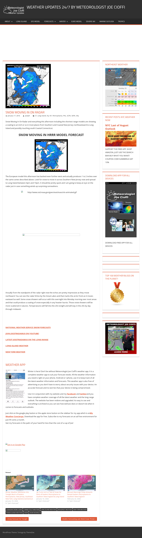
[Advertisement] (71, 41)
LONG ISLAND (21, 21)
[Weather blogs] (117, 305)
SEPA (73, 116)
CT (36, 116)
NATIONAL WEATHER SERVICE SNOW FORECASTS (28, 327)
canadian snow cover (14, 510)
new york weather (80, 510)
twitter (83, 394)
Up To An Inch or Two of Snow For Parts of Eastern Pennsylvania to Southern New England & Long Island (50, 494)
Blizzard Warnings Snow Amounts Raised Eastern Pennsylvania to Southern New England (79, 494)
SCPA (69, 116)
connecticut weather (31, 510)
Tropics (121, 21)
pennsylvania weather (14, 513)
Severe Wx (90, 21)
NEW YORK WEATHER (15, 352)
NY (51, 116)
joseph (27, 116)
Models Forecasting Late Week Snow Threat (78, 519)
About (7, 21)
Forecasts (48, 21)
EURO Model (76, 21)
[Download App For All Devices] (121, 236)
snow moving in (35, 513)
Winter (62, 21)
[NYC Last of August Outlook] (121, 146)
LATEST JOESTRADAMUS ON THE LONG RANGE (27, 339)
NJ (48, 116)
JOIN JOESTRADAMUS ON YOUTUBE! (22, 333)
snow (26, 513)
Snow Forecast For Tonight (17, 519)
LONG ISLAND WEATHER (17, 345)
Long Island (42, 116)
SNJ (77, 116)
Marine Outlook (107, 21)
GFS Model (35, 21)
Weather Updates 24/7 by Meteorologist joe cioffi (76, 7)
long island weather (48, 510)
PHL (64, 116)
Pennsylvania (57, 116)
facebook (71, 394)
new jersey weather (65, 510)
